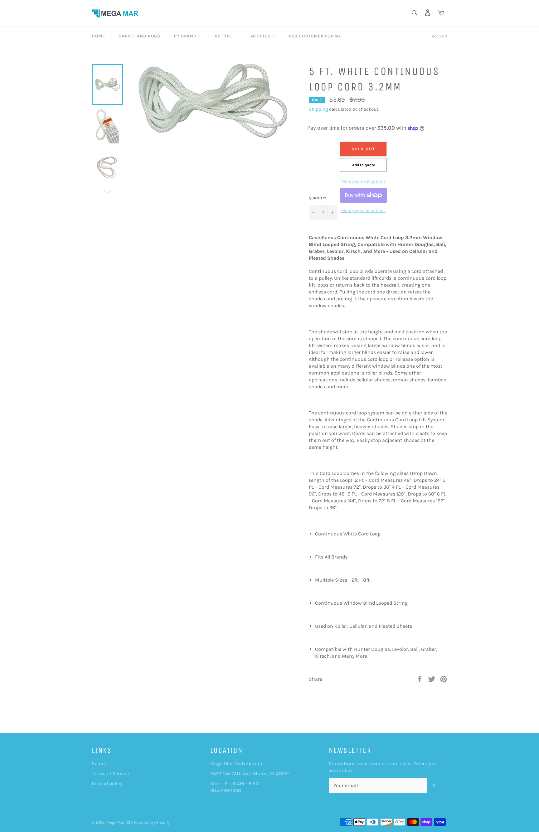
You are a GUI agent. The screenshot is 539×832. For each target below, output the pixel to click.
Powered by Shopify (152, 822)
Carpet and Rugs (139, 36)
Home (98, 36)
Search (100, 764)
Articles (261, 36)
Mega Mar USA (119, 822)
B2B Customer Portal (315, 36)
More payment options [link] (363, 181)
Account (439, 36)
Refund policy (107, 783)
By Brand (186, 36)
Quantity (317, 198)
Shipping (318, 109)
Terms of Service (110, 773)
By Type (224, 36)
